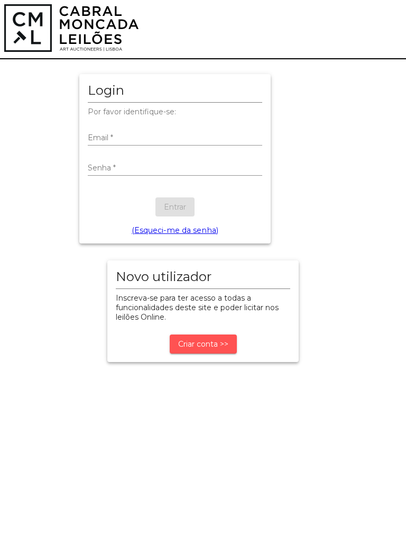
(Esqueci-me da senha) (175, 230)
